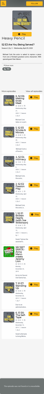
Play (24, 34)
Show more (9, 65)
